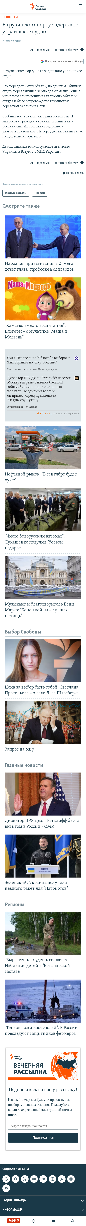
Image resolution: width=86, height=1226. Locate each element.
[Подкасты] (71, 1179)
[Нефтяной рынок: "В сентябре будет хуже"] (43, 447)
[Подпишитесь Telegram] (43, 1179)
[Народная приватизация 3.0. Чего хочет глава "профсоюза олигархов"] (43, 236)
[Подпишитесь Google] (6, 1179)
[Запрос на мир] (43, 722)
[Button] (40, 50)
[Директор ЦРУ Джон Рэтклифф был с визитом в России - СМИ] (43, 794)
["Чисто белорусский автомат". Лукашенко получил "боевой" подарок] (43, 509)
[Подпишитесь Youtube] (34, 1179)
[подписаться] (6, 1188)
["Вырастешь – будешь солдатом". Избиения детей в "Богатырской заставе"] (43, 933)
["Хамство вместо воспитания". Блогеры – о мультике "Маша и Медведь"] (43, 298)
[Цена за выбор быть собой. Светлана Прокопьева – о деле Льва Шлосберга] (43, 660)
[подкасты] (34, 1221)
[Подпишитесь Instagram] (52, 1179)
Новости (10, 17)
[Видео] (53, 1221)
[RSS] (62, 1179)
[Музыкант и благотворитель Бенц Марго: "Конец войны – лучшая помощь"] (43, 577)
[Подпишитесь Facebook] (15, 1179)
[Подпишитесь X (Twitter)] (25, 1179)
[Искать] (73, 1221)
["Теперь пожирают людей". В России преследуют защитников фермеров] (43, 1001)
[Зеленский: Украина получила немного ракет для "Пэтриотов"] (43, 856)
